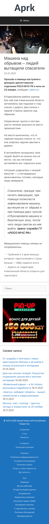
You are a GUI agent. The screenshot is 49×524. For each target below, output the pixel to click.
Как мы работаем (24, 486)
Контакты (24, 437)
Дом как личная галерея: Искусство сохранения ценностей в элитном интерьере (23, 377)
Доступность (24, 472)
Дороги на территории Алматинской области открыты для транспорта (24, 271)
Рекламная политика (24, 505)
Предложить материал (25, 497)
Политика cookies (24, 465)
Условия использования (24, 461)
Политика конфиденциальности (25, 457)
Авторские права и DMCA (24, 501)
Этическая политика (24, 447)
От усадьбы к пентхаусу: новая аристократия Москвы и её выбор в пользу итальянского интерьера (23, 362)
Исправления (24, 493)
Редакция (24, 482)
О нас (24, 434)
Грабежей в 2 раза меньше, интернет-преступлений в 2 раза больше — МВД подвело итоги (23, 258)
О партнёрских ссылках (24, 509)
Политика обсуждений (24, 512)
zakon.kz (34, 89)
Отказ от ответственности (24, 468)
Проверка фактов (24, 516)
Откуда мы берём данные (24, 490)
